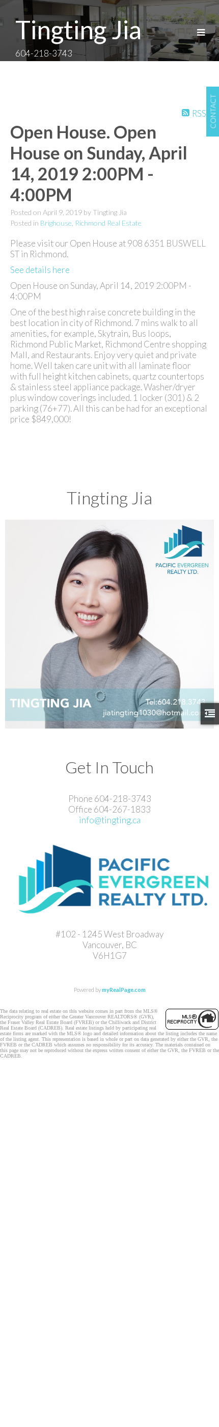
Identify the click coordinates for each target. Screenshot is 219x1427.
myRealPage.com (124, 989)
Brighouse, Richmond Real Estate (91, 223)
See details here (40, 269)
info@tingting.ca (110, 820)
